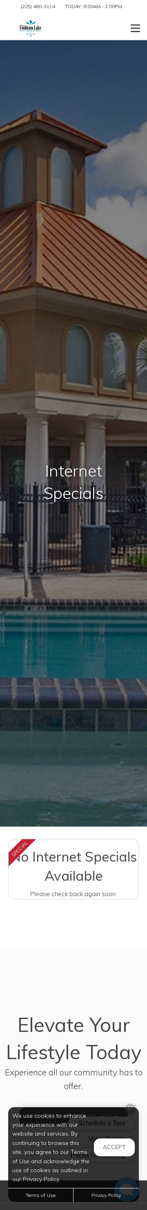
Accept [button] (114, 1147)
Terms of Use (41, 1195)
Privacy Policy (106, 1195)
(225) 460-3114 (38, 6)
